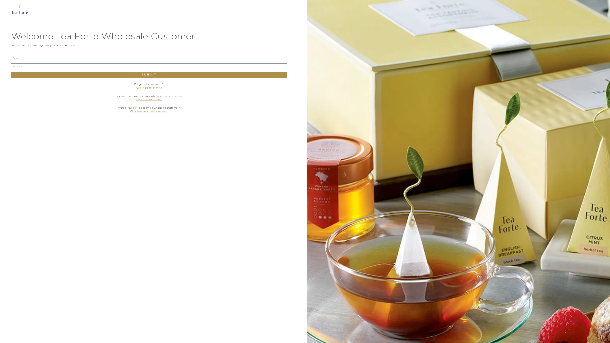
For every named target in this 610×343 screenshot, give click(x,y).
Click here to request (149, 99)
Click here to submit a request (149, 111)
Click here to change (149, 87)
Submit (149, 74)
